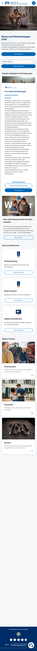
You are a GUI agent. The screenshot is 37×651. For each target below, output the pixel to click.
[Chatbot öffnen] (31, 645)
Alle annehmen (18, 190)
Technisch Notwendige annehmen (18, 185)
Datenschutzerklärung (11, 95)
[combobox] (18, 61)
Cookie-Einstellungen (18, 182)
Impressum (8, 98)
